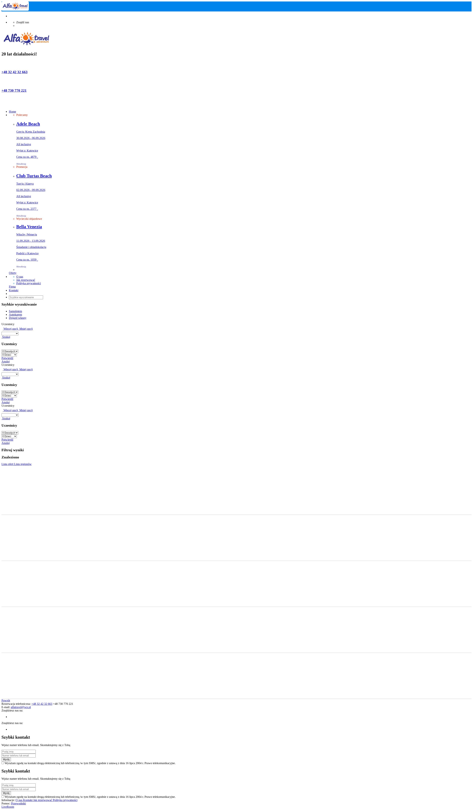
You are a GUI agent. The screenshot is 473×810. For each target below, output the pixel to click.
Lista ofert (7, 464)
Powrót (5, 700)
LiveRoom (7, 806)
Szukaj (5, 336)
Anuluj (5, 361)
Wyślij (6, 759)
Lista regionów (23, 464)
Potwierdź (7, 358)
